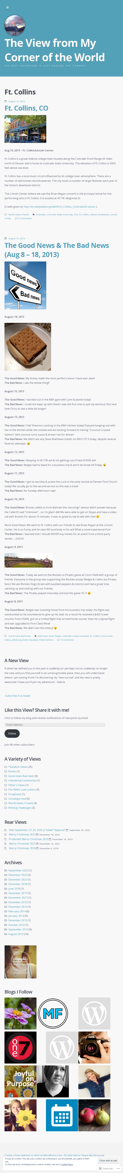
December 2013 (17, 920)
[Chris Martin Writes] (62, 1048)
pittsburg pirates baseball (25, 639)
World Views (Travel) (18, 214)
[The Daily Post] (62, 1116)
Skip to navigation (7, 7)
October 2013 (16, 925)
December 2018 (17, 884)
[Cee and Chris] (20, 1014)
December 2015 (17, 902)
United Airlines (46, 639)
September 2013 (18, 929)
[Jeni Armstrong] (53, 1082)
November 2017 (18, 897)
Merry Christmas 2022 (22, 843)
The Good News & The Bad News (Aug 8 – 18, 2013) (56, 250)
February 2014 (17, 911)
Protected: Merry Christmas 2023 (28, 839)
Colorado (40, 214)
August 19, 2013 (16, 101)
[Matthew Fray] (53, 1014)
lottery (7, 639)
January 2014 (16, 916)
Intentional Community (22, 780)
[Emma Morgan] (94, 1048)
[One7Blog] (20, 1048)
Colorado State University (60, 214)
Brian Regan (55, 636)
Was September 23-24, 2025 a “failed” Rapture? (37, 830)
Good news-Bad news (19, 636)
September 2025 (18, 870)
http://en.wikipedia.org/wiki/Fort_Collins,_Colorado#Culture (59, 206)
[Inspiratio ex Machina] (94, 1014)
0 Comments (25, 218)
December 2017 (17, 893)
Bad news (43, 636)
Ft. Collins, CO (26, 108)
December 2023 (17, 875)
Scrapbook (14, 794)
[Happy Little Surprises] (94, 1082)
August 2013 (15, 934)
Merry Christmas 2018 (22, 848)
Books (12, 771)
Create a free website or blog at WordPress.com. (33, 1155)
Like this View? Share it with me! (36, 710)
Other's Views (16, 785)
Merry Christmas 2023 (22, 834)
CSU (76, 214)
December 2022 (17, 879)
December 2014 (17, 906)
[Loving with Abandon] (20, 1116)
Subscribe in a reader (18, 696)
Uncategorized (17, 798)
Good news (107, 636)
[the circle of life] (94, 1116)
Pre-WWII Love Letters (22, 789)
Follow (12, 733)
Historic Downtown (99, 214)
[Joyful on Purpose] (20, 1082)
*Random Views (17, 767)
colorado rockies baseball (76, 636)
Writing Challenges (19, 808)
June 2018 (14, 888)
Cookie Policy (67, 1164)
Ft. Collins (84, 214)
